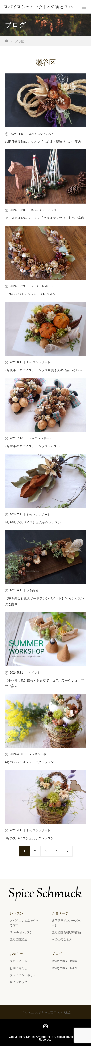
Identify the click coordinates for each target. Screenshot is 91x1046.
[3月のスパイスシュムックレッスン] (45, 797)
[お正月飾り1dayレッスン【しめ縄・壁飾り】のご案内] (45, 100)
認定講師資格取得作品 (66, 932)
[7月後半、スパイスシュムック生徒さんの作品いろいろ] (45, 329)
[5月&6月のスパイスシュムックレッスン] (45, 481)
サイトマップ (18, 982)
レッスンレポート (42, 286)
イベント (34, 672)
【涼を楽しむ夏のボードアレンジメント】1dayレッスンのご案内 (44, 601)
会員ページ (60, 913)
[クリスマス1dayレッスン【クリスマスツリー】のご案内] (45, 176)
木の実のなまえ (62, 939)
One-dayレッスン (21, 932)
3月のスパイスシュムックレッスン (29, 838)
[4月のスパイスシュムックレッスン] (45, 721)
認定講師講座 (18, 939)
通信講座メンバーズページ (66, 923)
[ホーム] (6, 40)
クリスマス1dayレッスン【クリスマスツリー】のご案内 (44, 218)
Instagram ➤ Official (65, 961)
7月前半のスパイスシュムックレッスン (32, 446)
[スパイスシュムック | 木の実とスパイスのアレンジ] (45, 898)
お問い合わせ (18, 968)
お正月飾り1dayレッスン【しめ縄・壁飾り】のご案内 (43, 141)
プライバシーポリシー (24, 975)
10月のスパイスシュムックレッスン (30, 294)
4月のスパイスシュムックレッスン (29, 762)
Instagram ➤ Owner (64, 968)
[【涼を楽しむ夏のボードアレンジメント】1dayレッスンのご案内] (45, 557)
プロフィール (18, 961)
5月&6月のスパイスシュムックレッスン (33, 522)
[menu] (84, 7)
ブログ (57, 954)
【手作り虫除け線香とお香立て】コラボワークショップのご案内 (44, 683)
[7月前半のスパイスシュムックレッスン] (45, 405)
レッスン (16, 913)
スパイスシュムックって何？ (24, 923)
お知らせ (33, 590)
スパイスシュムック (41, 133)
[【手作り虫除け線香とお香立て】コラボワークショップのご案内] (45, 639)
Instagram (45, 1025)
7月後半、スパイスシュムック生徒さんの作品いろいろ (43, 370)
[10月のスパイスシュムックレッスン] (45, 253)
